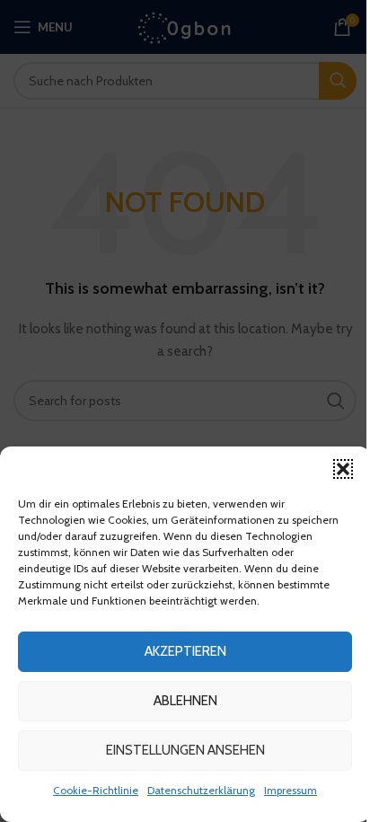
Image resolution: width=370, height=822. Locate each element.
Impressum (290, 790)
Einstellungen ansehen (185, 750)
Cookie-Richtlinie (95, 790)
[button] (343, 469)
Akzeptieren (185, 651)
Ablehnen (185, 701)
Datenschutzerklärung (201, 790)
